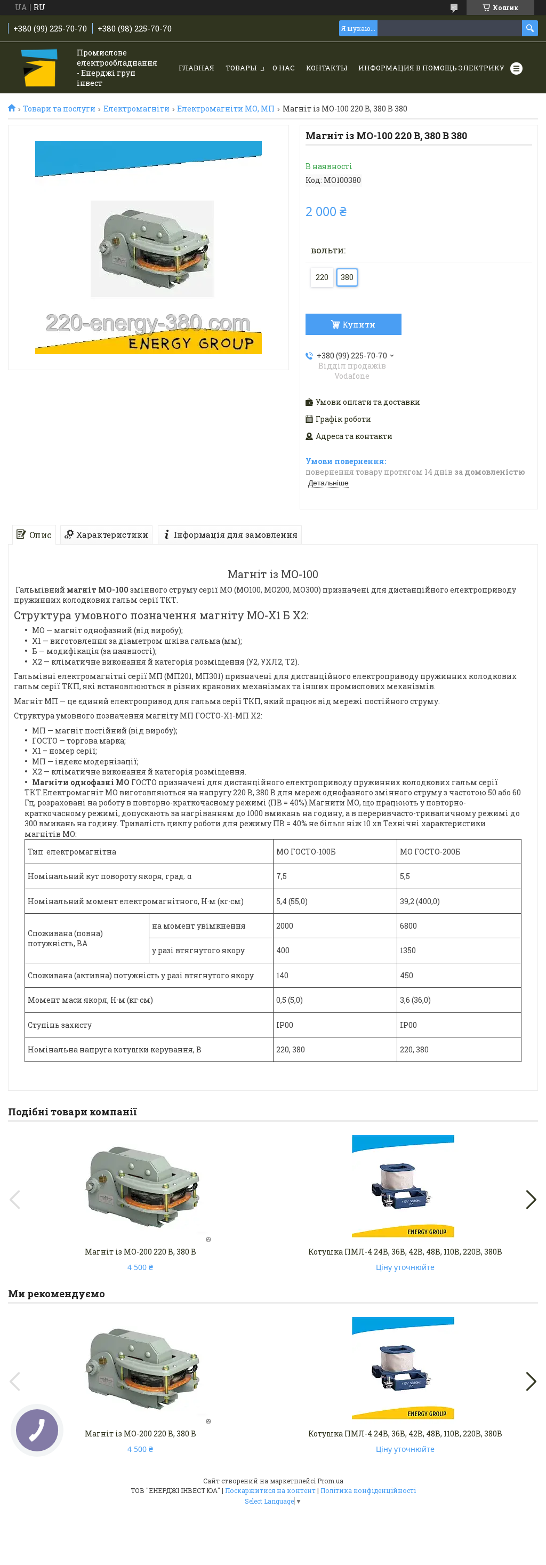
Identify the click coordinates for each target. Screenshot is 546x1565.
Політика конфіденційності (368, 1490)
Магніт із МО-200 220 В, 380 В (140, 1252)
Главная (196, 68)
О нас (283, 68)
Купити (358, 324)
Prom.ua (330, 1480)
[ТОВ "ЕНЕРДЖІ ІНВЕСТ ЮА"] (40, 68)
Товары (241, 68)
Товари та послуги (59, 109)
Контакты (326, 68)
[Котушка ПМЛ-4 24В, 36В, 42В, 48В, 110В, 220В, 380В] (405, 1188)
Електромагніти (136, 109)
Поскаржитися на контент (270, 1490)
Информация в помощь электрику (431, 68)
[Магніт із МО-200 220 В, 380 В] (140, 1188)
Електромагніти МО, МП (226, 109)
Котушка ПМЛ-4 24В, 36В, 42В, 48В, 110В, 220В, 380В (405, 1252)
